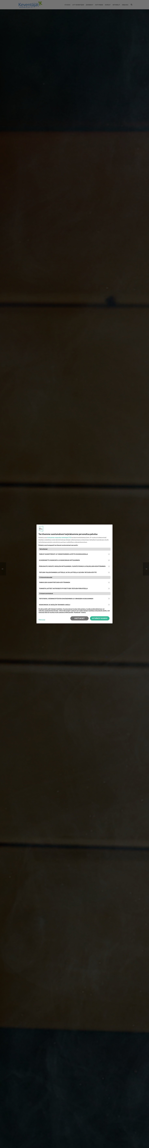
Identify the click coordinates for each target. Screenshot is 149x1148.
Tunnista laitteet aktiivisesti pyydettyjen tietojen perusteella (63, 588)
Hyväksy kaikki (99, 618)
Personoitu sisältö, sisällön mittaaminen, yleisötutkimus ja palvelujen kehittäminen (72, 566)
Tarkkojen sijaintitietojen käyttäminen (54, 582)
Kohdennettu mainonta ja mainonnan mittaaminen (59, 560)
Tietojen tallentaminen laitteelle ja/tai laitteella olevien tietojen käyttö (68, 572)
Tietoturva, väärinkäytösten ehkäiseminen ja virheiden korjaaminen (66, 598)
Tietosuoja (42, 620)
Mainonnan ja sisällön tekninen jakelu (54, 605)
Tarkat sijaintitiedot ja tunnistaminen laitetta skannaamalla (63, 554)
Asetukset (79, 618)
